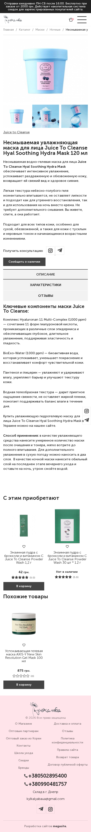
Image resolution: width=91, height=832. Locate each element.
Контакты (23, 745)
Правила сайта (67, 750)
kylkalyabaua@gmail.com (46, 799)
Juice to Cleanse (16, 132)
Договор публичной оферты (68, 764)
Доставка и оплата (67, 723)
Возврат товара (67, 757)
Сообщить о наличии (24, 261)
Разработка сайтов (45, 826)
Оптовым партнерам (24, 731)
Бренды (23, 768)
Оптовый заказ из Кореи (23, 738)
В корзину (24, 586)
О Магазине (23, 723)
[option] (16, 116)
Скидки (23, 760)
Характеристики (45, 285)
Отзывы (45, 296)
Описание (45, 274)
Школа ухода (23, 753)
